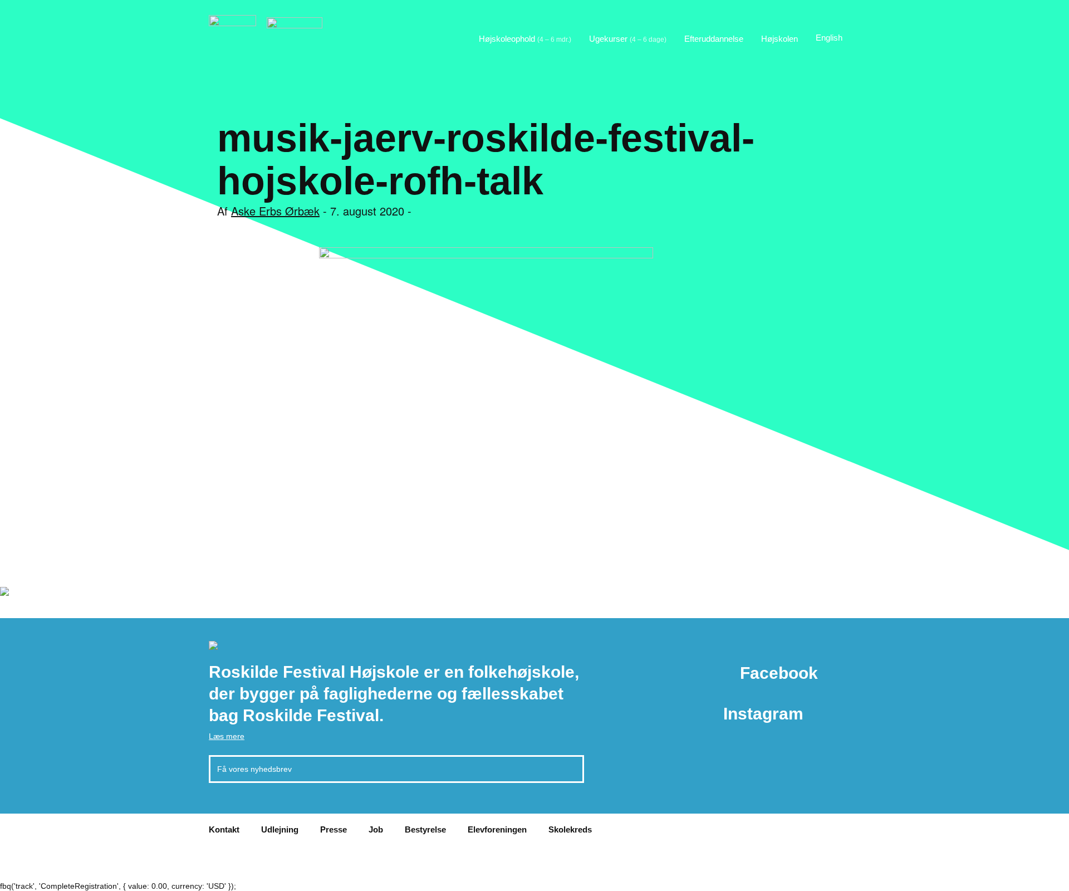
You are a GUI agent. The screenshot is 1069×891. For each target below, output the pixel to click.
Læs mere (226, 736)
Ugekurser (627, 38)
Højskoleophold (525, 38)
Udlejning (279, 829)
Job (376, 829)
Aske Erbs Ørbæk (275, 211)
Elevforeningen (497, 829)
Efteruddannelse (713, 38)
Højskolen (779, 38)
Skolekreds (570, 829)
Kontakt (224, 829)
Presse (333, 829)
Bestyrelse (425, 829)
